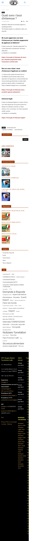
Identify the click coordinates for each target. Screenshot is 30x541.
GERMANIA (5, 308)
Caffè (13, 274)
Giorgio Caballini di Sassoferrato (16, 308)
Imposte (17, 311)
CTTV (10, 289)
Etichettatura (7, 297)
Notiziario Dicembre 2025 (21, 460)
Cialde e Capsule (20, 277)
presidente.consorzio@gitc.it (9, 400)
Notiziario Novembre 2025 (21, 466)
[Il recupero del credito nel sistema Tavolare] (15, 197)
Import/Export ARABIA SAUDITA (11, 222)
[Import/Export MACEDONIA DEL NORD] (15, 216)
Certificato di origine (8, 166)
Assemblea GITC (6, 274)
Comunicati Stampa (9, 279)
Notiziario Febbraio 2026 (20, 450)
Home (3, 9)
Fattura (11, 300)
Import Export (6, 258)
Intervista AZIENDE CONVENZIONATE (12, 316)
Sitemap (9, 424)
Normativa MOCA (7, 329)
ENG (2, 417)
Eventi (4, 255)
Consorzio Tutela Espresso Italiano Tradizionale (13, 285)
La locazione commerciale (10, 178)
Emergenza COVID (7, 294)
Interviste (6, 324)
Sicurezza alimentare (13, 343)
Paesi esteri (13, 335)
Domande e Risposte (8, 252)
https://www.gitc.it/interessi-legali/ (13, 117)
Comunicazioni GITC (11, 127)
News (7, 9)
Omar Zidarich (6, 335)
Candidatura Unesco (9, 277)
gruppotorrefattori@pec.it (8, 411)
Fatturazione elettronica (20, 300)
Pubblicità (5, 340)
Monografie (16, 327)
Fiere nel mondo (10, 303)
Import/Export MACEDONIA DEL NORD (13, 210)
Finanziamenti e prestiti (8, 305)
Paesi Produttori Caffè (11, 338)
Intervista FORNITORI (8, 319)
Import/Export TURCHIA (9, 234)
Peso (21, 338)
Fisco (16, 305)
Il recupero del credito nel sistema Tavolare (13, 190)
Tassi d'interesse (18, 129)
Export (6, 300)
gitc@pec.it (4, 406)
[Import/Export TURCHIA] (15, 239)
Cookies (3, 424)
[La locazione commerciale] (15, 183)
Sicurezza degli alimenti (10, 346)
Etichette (16, 297)
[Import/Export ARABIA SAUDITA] (15, 228)
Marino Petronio (7, 327)
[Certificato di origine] (15, 172)
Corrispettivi (5, 289)
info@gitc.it (4, 382)
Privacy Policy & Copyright (9, 422)
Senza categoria (7, 263)
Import (11, 311)
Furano (19, 305)
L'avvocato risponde (18, 324)
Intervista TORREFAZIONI (14, 322)
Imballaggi (5, 311)
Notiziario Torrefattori (7, 129)
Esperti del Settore (19, 294)
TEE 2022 (21, 346)
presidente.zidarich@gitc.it (9, 395)
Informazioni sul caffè (8, 314)
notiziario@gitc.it (6, 389)
